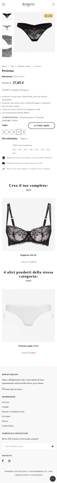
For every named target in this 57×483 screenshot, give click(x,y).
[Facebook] (2, 461)
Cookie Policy (8, 426)
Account (5, 402)
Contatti (5, 407)
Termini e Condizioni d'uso (13, 411)
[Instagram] (9, 461)
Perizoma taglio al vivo (28, 346)
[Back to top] (53, 479)
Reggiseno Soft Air (28, 255)
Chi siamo (6, 416)
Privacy (5, 421)
